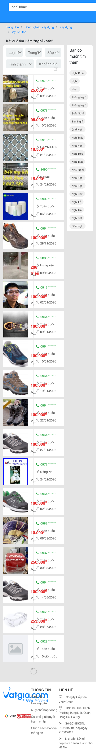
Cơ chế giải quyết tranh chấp (43, 718)
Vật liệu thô (19, 32)
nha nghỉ (77, 145)
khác (75, 89)
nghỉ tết (77, 218)
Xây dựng (66, 27)
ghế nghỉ (77, 129)
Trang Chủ (12, 27)
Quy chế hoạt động (44, 710)
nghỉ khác (78, 73)
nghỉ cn (77, 210)
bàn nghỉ (77, 121)
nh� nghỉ (78, 169)
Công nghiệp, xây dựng (39, 27)
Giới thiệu (37, 696)
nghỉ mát (77, 137)
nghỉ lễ (76, 202)
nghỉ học (77, 153)
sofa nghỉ (78, 113)
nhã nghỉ (77, 177)
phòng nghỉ (79, 97)
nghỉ (74, 81)
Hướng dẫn (39, 703)
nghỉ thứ (77, 194)
